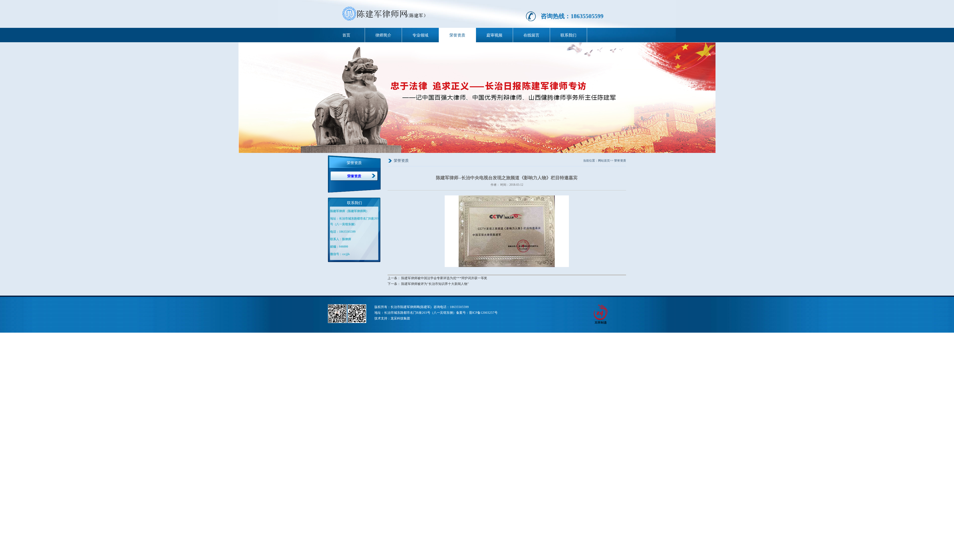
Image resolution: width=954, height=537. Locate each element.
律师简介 (383, 35)
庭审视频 (494, 35)
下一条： (394, 284)
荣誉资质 (457, 35)
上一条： (394, 278)
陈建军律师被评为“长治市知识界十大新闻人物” (435, 284)
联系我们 (568, 35)
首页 (346, 35)
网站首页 (604, 160)
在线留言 (531, 35)
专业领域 (420, 35)
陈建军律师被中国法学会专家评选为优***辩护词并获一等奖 (444, 278)
